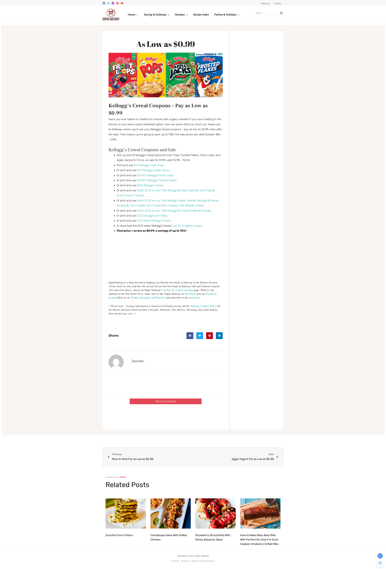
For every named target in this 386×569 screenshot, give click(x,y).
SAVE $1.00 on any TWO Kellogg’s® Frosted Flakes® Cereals (174, 210)
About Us (175, 561)
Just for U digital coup (185, 225)
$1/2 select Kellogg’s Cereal (154, 220)
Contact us (185, 561)
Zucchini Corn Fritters (119, 535)
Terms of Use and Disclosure (202, 561)
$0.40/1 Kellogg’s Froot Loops (155, 175)
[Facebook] (104, 3)
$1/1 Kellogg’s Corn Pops (148, 165)
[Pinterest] (117, 3)
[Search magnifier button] (281, 13)
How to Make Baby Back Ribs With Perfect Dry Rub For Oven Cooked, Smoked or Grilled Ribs (259, 540)
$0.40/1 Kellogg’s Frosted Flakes (156, 180)
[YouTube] (122, 3)
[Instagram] (113, 3)
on (200, 225)
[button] (136, 14)
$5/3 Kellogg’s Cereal (150, 185)
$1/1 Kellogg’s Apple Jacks (153, 170)
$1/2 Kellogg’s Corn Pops (152, 215)
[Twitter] (108, 3)
